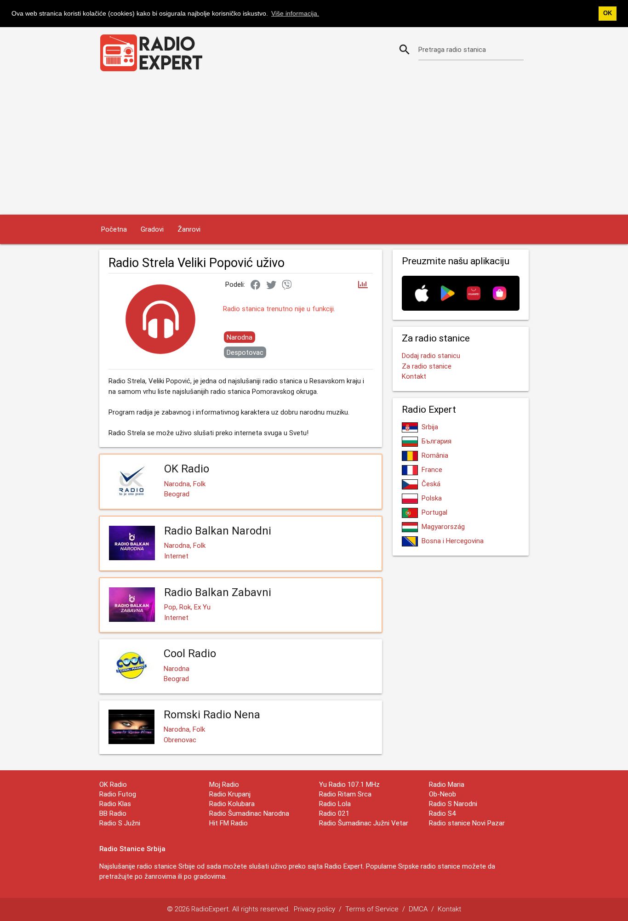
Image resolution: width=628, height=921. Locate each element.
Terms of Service (372, 908)
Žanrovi (188, 229)
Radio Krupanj (230, 794)
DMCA (418, 908)
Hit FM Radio (228, 823)
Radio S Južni (119, 823)
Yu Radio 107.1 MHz (349, 784)
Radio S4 (443, 813)
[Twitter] (271, 285)
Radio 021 (334, 813)
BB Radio (112, 813)
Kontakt (414, 376)
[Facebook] (256, 285)
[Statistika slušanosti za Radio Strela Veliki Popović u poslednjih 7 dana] (363, 285)
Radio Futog (117, 794)
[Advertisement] (314, 145)
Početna (114, 229)
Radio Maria (446, 784)
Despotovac (245, 352)
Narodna (239, 337)
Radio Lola (335, 803)
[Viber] (287, 285)
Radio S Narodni (453, 803)
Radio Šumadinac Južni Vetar (363, 823)
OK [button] (607, 13)
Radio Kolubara (232, 803)
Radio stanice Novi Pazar (467, 823)
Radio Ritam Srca (345, 794)
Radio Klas (115, 803)
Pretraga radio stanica (452, 49)
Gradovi (152, 229)
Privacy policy (314, 908)
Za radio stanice (426, 366)
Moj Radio (224, 784)
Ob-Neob (442, 794)
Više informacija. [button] (295, 13)
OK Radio (113, 784)
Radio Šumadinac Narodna (249, 813)
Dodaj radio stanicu (431, 355)
